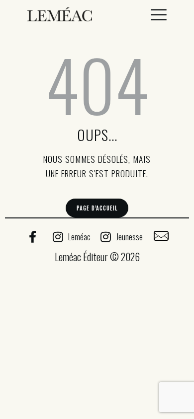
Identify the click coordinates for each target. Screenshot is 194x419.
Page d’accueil (97, 208)
